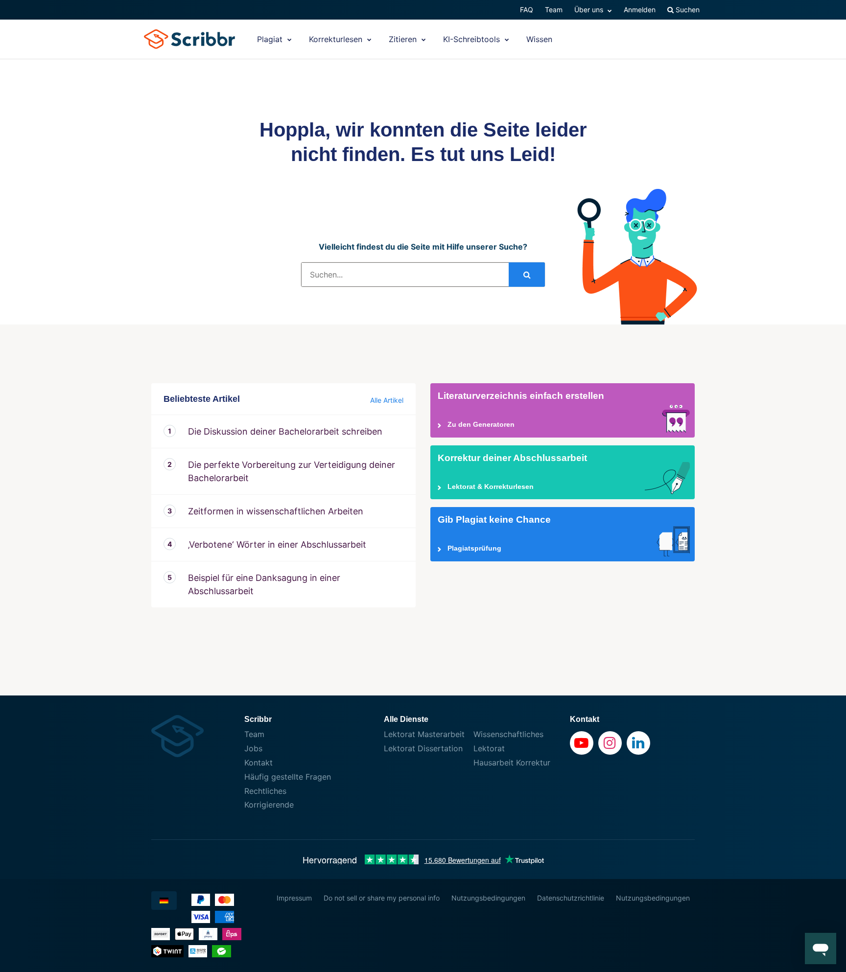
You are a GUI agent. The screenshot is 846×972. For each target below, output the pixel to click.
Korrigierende (269, 805)
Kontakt (258, 762)
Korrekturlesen (337, 39)
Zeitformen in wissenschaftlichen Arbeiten (275, 511)
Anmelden (640, 9)
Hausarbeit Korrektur (511, 762)
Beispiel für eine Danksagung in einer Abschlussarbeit (264, 584)
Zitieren (404, 39)
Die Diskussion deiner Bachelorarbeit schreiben (285, 431)
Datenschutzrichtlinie (570, 898)
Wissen (539, 39)
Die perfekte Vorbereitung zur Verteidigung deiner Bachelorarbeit (291, 471)
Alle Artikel (386, 400)
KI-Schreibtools (472, 39)
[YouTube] (581, 743)
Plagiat (271, 39)
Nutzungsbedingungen (488, 898)
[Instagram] (610, 743)
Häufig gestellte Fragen (287, 777)
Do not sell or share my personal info (382, 898)
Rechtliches (265, 791)
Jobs (253, 748)
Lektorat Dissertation (423, 748)
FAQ (526, 9)
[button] (820, 948)
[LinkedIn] (638, 743)
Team (554, 9)
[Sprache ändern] (164, 900)
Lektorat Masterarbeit (424, 734)
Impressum (294, 898)
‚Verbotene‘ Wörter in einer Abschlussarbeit (277, 544)
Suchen (687, 9)
